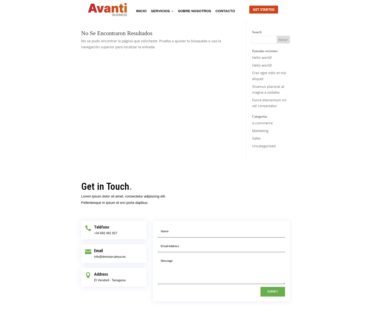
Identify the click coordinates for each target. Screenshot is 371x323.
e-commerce (262, 123)
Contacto (225, 11)
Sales (256, 138)
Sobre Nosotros (194, 11)
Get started (264, 9)
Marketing (260, 130)
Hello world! (262, 57)
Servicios (160, 11)
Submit (272, 291)
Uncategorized (264, 146)
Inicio (141, 11)
